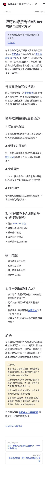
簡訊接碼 (9, 157)
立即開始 (11, 42)
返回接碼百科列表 (13, 426)
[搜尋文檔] (36, 4)
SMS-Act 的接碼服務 (28, 412)
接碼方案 (32, 310)
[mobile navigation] (44, 4)
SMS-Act (16, 54)
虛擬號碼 (29, 93)
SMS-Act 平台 (19, 223)
